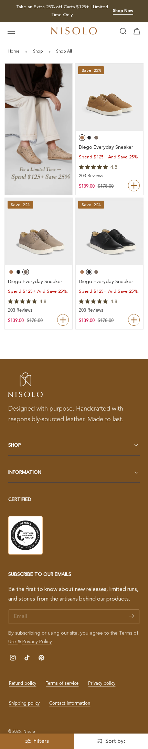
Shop (38, 51)
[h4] (38, 129)
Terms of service (62, 683)
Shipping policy (24, 703)
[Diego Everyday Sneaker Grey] (38, 231)
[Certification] (25, 535)
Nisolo (29, 732)
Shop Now (123, 11)
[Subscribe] (132, 616)
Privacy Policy (37, 641)
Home (14, 51)
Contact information (69, 703)
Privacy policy (101, 683)
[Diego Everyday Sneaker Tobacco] (109, 97)
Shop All (64, 51)
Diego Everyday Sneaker (106, 147)
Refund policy (22, 683)
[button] (11, 31)
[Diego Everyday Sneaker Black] (109, 231)
